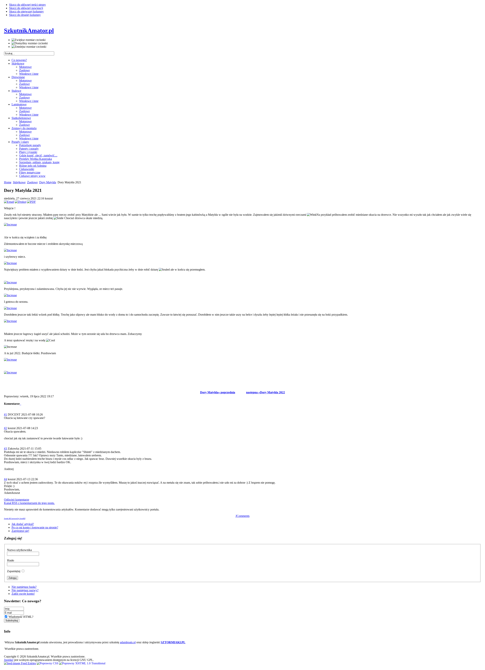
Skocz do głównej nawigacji (26, 8)
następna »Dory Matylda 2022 (265, 392)
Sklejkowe (19, 182)
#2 (5, 428)
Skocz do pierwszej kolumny (26, 11)
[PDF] (31, 201)
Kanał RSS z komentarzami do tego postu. (29, 503)
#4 (5, 479)
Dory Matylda (47, 182)
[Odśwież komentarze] (20, 403)
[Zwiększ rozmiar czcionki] (28, 40)
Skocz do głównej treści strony (27, 4)
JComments (242, 515)
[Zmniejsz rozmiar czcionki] (29, 46)
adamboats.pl (128, 642)
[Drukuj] (20, 201)
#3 (5, 448)
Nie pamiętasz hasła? (24, 586)
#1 (5, 414)
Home (7, 182)
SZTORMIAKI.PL (173, 642)
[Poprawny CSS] (48, 663)
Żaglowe (32, 182)
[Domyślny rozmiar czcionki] (30, 43)
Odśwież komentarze (16, 499)
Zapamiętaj (14, 571)
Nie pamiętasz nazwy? (25, 590)
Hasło (10, 560)
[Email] (9, 201)
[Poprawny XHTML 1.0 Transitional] (82, 663)
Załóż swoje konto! (23, 593)
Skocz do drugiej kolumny (25, 14)
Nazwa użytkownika (19, 550)
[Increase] (10, 224)
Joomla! (8, 659)
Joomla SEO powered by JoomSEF (14, 518)
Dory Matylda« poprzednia (217, 392)
